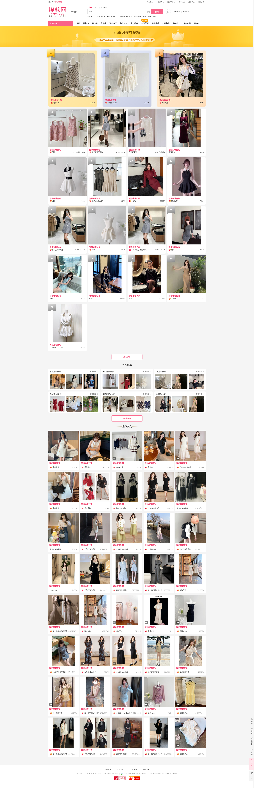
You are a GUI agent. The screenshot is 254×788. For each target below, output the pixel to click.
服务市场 (187, 23)
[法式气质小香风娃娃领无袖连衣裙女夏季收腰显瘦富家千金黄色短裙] (63, 699)
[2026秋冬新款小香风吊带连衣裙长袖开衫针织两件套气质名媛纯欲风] (127, 699)
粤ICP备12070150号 (110, 774)
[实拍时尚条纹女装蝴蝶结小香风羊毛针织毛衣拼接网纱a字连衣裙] (190, 487)
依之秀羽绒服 (57, 713)
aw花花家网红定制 (59, 672)
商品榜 (103, 23)
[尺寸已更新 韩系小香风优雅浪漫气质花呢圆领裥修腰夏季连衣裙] (63, 446)
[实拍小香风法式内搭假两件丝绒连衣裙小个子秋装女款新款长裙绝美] (127, 658)
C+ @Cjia (53, 590)
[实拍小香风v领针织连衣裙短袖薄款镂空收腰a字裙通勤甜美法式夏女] (190, 740)
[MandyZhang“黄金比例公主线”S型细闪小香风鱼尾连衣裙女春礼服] (127, 617)
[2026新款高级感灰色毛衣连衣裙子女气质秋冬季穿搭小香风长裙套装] (159, 569)
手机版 (181, 2)
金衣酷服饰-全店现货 (124, 17)
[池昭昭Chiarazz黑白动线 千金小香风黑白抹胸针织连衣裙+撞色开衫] (190, 617)
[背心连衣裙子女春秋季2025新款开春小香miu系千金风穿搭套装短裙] (190, 528)
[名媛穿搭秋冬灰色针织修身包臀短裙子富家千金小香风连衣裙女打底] (63, 651)
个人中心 (149, 2)
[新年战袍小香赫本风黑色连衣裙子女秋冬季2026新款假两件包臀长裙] (95, 569)
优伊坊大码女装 (182, 508)
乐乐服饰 (87, 508)
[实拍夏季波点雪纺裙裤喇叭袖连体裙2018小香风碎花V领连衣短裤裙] (95, 487)
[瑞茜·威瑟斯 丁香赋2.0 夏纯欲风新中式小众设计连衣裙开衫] (159, 699)
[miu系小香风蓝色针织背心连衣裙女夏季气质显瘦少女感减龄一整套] (127, 569)
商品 (90, 7)
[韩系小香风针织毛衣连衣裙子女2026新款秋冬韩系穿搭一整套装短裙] (63, 733)
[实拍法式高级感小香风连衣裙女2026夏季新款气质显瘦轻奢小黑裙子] (159, 494)
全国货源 (145, 23)
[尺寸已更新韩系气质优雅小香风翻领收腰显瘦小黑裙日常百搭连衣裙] (159, 446)
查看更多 (127, 418)
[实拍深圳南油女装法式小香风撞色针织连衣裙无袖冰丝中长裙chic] (190, 699)
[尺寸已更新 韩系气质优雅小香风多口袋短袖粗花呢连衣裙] (63, 487)
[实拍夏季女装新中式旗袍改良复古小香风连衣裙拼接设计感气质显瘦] (190, 453)
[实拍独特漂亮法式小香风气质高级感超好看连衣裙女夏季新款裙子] (95, 658)
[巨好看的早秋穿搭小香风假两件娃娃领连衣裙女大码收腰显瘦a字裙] (127, 733)
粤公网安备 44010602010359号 (135, 774)
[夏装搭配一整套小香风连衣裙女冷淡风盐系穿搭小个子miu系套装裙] (190, 651)
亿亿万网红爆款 (90, 549)
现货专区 (113, 23)
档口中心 (170, 2)
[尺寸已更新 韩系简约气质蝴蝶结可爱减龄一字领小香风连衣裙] (95, 446)
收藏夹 (160, 2)
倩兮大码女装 (121, 508)
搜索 (157, 12)
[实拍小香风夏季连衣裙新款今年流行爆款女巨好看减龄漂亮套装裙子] (127, 535)
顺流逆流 (183, 590)
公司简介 (108, 770)
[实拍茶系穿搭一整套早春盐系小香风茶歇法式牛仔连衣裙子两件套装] (63, 528)
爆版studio (183, 631)
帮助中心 (191, 2)
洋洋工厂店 (184, 713)
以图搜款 (104, 7)
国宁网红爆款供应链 (155, 590)
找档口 (86, 23)
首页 (78, 23)
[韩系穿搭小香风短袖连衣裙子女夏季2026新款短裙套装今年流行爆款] (159, 651)
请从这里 (55, 2)
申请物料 (186, 12)
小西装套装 (101, 17)
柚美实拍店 (152, 549)
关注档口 (176, 23)
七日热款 (166, 23)
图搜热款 (155, 23)
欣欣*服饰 (137, 17)
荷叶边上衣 (91, 17)
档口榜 (94, 23)
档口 (96, 7)
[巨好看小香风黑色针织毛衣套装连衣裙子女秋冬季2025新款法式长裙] (95, 733)
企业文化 (120, 770)
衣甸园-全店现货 (185, 467)
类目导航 (54, 23)
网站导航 (201, 2)
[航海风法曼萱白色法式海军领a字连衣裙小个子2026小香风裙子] (95, 610)
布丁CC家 (119, 467)
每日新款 (123, 23)
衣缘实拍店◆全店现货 (124, 713)
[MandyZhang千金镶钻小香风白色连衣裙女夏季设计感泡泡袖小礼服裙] (190, 569)
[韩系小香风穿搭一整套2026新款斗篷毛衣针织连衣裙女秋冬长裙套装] (63, 610)
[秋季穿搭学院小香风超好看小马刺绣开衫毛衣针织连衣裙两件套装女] (127, 453)
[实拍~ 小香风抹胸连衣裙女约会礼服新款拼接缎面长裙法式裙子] (63, 569)
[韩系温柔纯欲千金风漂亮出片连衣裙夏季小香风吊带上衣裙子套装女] (95, 528)
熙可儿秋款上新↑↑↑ (150, 17)
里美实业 (56, 467)
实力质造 (134, 23)
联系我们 (146, 770)
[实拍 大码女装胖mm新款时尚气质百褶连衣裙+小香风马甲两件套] (127, 487)
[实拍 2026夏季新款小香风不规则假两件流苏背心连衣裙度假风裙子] (159, 528)
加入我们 (133, 770)
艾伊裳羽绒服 (184, 672)
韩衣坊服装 (111, 17)
